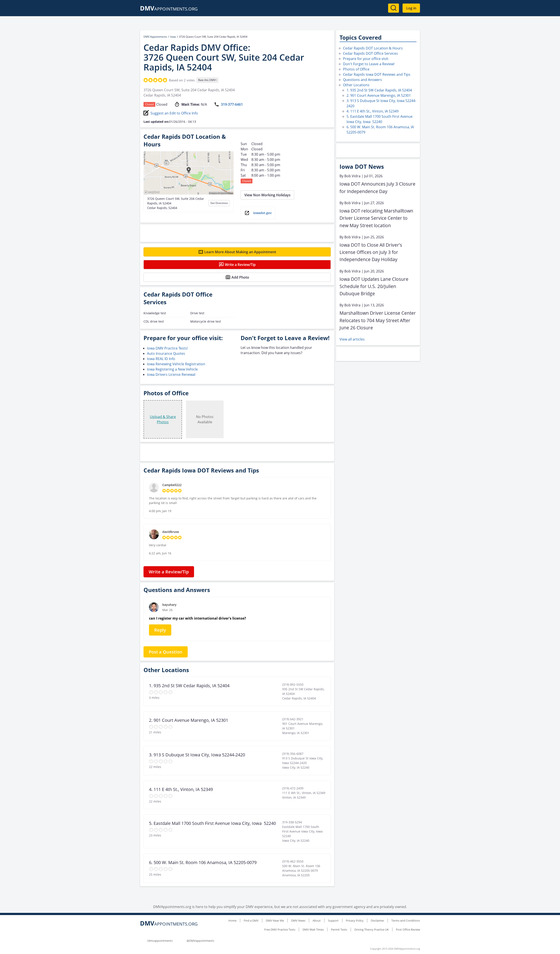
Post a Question (165, 652)
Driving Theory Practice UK (371, 929)
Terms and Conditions (405, 920)
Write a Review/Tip (240, 264)
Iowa (173, 37)
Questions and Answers (362, 79)
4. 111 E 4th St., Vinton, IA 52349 (372, 111)
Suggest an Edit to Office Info (174, 113)
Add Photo (240, 277)
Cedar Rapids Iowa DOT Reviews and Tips (376, 74)
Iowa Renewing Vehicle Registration (176, 364)
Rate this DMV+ (207, 80)
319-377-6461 (232, 104)
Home (232, 920)
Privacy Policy (355, 920)
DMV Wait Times (313, 929)
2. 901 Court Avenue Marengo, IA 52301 (378, 95)
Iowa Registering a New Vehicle (172, 369)
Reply (160, 630)
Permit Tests (339, 929)
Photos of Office (356, 69)
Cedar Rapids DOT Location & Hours (373, 48)
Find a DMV (251, 920)
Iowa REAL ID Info (161, 358)
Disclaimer (377, 920)
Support (333, 920)
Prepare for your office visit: (366, 58)
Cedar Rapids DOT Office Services (370, 53)
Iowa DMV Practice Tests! (167, 348)
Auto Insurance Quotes (166, 353)
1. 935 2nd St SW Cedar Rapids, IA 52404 (379, 90)
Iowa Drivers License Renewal (171, 374)
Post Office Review (408, 929)
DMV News (298, 920)
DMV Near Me (275, 920)
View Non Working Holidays (267, 195)
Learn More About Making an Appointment (240, 251)
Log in (411, 8)
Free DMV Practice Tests (279, 929)
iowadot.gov (262, 213)
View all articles (352, 339)
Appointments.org (169, 9)
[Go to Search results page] (393, 8)
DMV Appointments (155, 37)
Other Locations (356, 85)
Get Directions (219, 203)
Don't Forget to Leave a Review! (368, 63)
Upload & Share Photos (163, 419)
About (317, 920)
